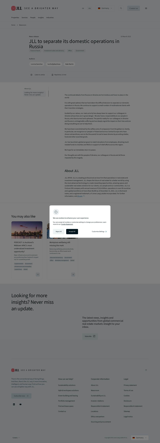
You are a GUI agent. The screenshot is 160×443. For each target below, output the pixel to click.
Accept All (72, 231)
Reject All (59, 231)
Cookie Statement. (67, 224)
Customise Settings (99, 231)
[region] (80, 221)
